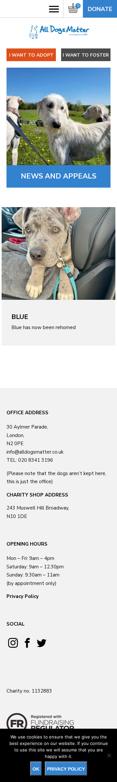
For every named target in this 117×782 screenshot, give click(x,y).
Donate (100, 9)
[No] (109, 755)
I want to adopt (31, 55)
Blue (19, 316)
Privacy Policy (22, 596)
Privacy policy (66, 769)
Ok (35, 769)
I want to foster (86, 55)
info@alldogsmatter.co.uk (34, 452)
